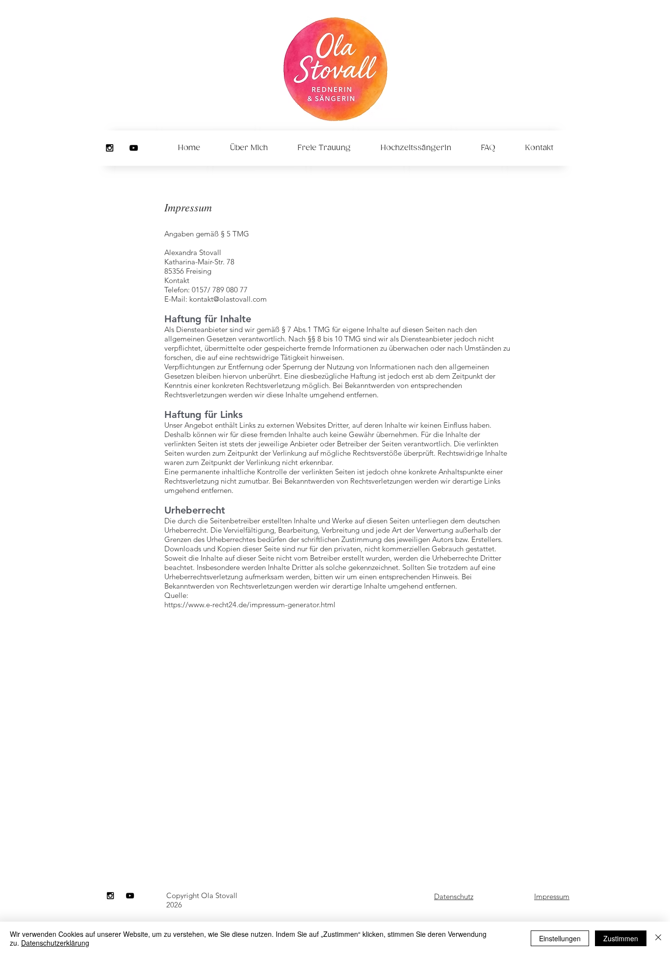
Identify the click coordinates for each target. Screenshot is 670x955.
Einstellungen (560, 938)
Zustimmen (620, 938)
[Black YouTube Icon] (134, 148)
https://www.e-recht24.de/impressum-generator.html (249, 604)
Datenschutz (453, 896)
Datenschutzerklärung (55, 943)
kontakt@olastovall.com (228, 299)
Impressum (551, 896)
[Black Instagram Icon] (109, 148)
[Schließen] (658, 938)
